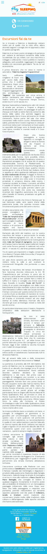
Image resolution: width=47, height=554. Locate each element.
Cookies (26, 513)
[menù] (2, 2)
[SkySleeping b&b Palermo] (23, 8)
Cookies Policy (22, 552)
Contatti (33, 513)
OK (30, 552)
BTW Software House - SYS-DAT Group (23, 537)
